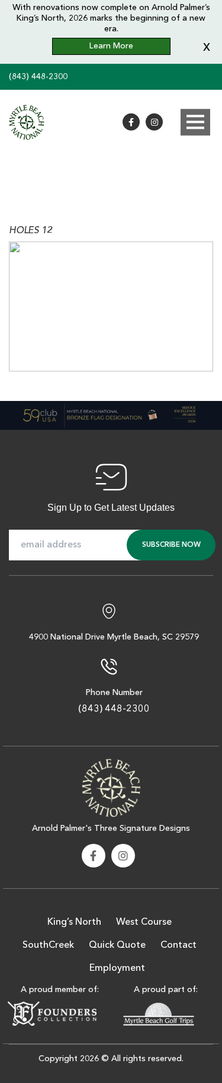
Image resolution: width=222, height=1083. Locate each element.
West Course (144, 922)
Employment (117, 968)
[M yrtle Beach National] (26, 122)
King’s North (74, 922)
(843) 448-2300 (38, 77)
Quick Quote (117, 945)
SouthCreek (48, 945)
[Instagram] (154, 122)
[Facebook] (131, 122)
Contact (178, 945)
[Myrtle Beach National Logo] (111, 786)
